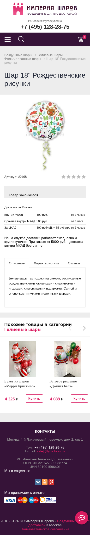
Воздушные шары (18, 55)
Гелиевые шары (50, 55)
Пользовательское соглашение (45, 529)
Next (82, 328)
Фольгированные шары (22, 59)
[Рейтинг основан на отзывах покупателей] (73, 178)
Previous (71, 328)
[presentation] (17, 263)
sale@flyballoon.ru (51, 451)
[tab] (16, 263)
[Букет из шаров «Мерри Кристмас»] (22, 359)
